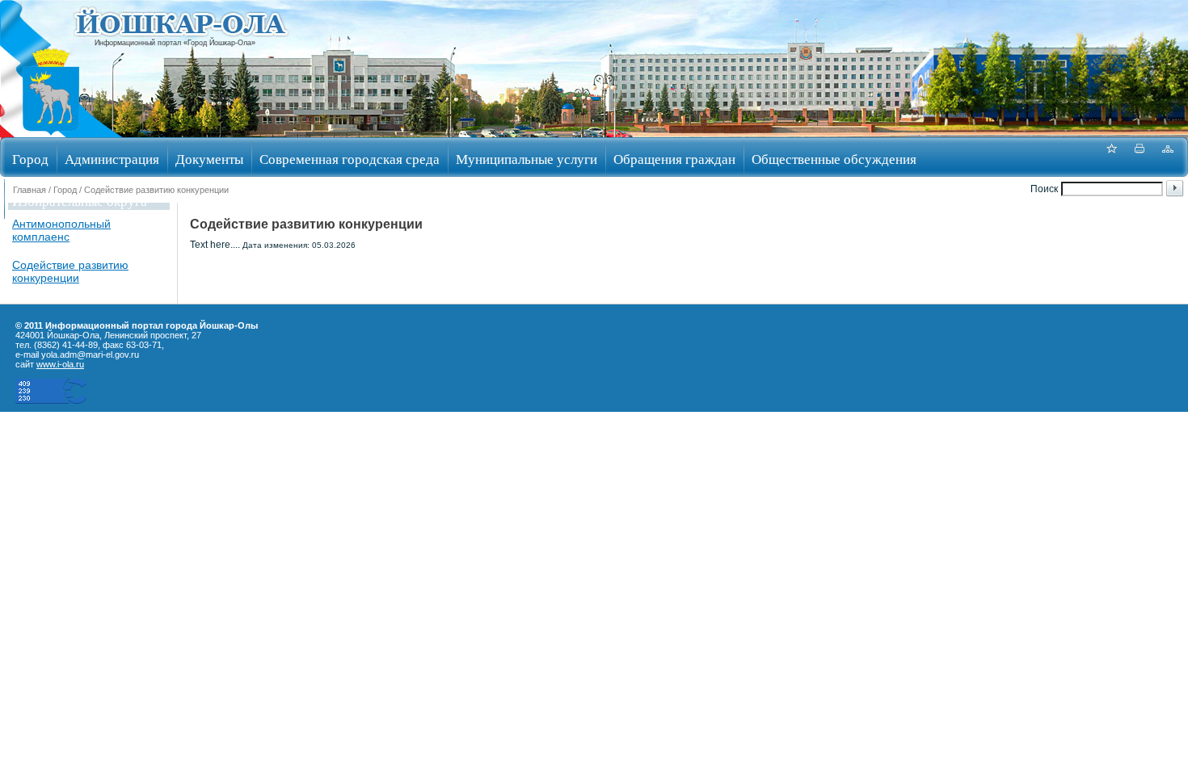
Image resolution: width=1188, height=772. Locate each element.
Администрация (112, 158)
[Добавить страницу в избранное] (1111, 157)
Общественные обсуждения (834, 158)
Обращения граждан (674, 158)
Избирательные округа (79, 200)
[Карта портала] (1168, 157)
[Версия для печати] (1139, 157)
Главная (29, 190)
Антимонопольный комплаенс (61, 230)
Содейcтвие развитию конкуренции (70, 271)
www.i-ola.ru (60, 364)
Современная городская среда (349, 158)
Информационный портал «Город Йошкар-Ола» (175, 43)
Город (30, 158)
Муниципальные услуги (526, 158)
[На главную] (51, 132)
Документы (209, 158)
